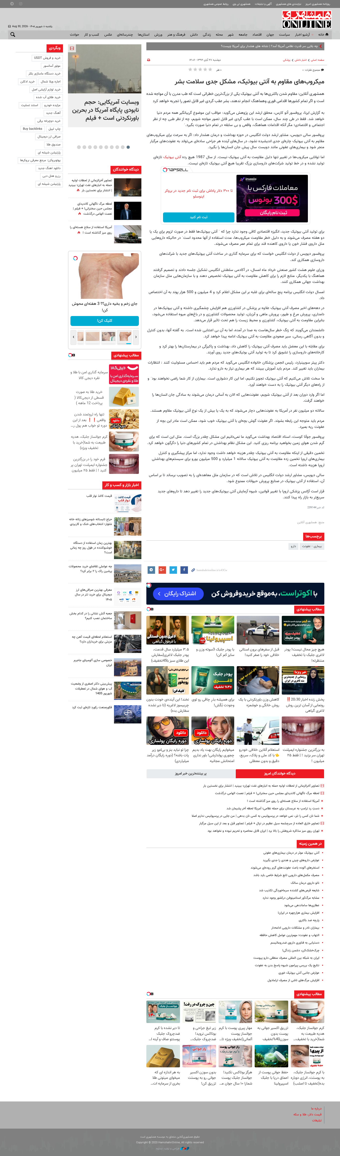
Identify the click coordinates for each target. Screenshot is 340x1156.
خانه (321, 35)
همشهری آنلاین (304, 19)
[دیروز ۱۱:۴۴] (127, 550)
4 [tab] (112, 147)
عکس (108, 35)
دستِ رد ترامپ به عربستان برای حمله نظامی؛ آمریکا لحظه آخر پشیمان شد (273, 808)
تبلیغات (317, 1120)
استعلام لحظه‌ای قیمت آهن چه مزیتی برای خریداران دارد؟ (92, 639)
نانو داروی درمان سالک (305, 883)
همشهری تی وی (241, 4)
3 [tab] (117, 147)
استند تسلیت (29, 105)
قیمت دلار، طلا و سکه (307, 1114)
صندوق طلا (53, 144)
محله (219, 35)
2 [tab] (122, 147)
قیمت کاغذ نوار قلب (99, 496)
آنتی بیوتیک (172, 157)
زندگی (207, 35)
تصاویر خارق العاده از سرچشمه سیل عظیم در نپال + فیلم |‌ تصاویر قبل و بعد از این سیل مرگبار (259, 823)
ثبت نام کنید (199, 217)
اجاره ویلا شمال (50, 81)
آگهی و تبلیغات (263, 4)
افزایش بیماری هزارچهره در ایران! (298, 912)
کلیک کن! (104, 321)
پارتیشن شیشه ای (49, 152)
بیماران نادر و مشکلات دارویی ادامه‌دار (295, 927)
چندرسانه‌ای (125, 35)
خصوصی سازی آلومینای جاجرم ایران (93, 663)
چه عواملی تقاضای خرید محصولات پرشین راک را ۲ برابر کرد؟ (90, 569)
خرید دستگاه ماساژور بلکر (44, 73)
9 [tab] (84, 147)
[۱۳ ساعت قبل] (127, 234)
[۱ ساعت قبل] (104, 68)
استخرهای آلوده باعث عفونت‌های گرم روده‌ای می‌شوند (285, 867)
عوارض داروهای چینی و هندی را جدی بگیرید (291, 860)
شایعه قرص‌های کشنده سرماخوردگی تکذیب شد (289, 890)
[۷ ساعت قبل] (127, 211)
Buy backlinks (32, 129)
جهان (270, 35)
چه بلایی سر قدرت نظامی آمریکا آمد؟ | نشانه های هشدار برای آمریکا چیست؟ (269, 46)
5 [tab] (106, 147)
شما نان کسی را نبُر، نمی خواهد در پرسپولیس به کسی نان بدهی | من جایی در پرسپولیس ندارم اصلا (255, 816)
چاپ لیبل (54, 129)
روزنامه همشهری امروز (317, 4)
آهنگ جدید (53, 113)
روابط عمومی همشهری (216, 4)
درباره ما (316, 1108)
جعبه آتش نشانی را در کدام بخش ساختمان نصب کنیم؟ (90, 616)
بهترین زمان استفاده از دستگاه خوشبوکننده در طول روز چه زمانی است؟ (91, 548)
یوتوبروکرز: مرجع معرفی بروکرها (40, 160)
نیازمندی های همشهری (288, 4)
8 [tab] (90, 147)
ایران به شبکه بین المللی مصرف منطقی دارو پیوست (286, 958)
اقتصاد (257, 35)
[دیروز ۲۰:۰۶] (127, 187)
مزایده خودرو (52, 105)
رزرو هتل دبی (51, 176)
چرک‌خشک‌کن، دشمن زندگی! (300, 950)
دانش (194, 35)
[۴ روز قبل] (127, 644)
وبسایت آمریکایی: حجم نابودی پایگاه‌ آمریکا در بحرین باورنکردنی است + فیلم (105, 110)
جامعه (243, 35)
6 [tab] (101, 147)
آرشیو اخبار (302, 35)
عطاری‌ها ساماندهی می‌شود (301, 905)
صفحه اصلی (317, 60)
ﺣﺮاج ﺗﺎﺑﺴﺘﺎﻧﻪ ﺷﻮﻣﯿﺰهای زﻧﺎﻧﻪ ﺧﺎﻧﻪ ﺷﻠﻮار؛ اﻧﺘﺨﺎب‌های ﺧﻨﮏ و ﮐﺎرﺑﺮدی (90, 522)
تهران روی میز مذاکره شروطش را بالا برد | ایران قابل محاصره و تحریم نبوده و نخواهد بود (263, 831)
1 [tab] (128, 147)
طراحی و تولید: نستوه (168, 1149)
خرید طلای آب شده (48, 97)
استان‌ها (143, 35)
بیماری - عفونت (312, 546)
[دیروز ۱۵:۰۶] (127, 503)
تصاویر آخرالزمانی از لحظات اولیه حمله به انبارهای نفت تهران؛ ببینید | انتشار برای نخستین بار (261, 785)
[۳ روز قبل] (127, 597)
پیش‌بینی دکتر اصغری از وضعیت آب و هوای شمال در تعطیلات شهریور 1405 (91, 688)
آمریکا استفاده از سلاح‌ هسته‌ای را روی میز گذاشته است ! (283, 801)
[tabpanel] (104, 85)
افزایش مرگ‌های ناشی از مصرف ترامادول (293, 980)
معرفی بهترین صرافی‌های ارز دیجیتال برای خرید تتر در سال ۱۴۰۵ (93, 594)
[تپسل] (165, 169)
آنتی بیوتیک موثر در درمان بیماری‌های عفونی (291, 852)
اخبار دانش (301, 60)
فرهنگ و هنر (176, 35)
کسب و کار (91, 35)
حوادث (74, 35)
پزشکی (286, 60)
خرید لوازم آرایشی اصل (46, 89)
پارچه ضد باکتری (309, 920)
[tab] (280, 773)
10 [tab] (78, 147)
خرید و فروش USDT (47, 58)
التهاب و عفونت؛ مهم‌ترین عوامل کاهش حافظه (289, 935)
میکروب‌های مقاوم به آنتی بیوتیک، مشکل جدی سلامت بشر (249, 82)
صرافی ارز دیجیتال (49, 136)
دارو (293, 546)
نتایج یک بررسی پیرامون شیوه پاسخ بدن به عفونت (287, 965)
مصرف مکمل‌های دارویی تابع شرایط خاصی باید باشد (286, 875)
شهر (231, 35)
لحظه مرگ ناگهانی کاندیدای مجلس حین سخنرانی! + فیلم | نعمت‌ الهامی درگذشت (267, 793)
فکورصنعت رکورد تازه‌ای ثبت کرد (92, 707)
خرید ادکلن (27, 81)
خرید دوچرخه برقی (48, 121)
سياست (284, 35)
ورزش (158, 35)
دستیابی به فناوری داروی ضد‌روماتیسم (295, 942)
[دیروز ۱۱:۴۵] (127, 526)
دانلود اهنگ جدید (49, 168)
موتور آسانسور (51, 66)
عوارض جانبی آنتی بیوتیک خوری (299, 972)
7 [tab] (95, 147)
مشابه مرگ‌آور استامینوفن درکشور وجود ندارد (291, 898)
